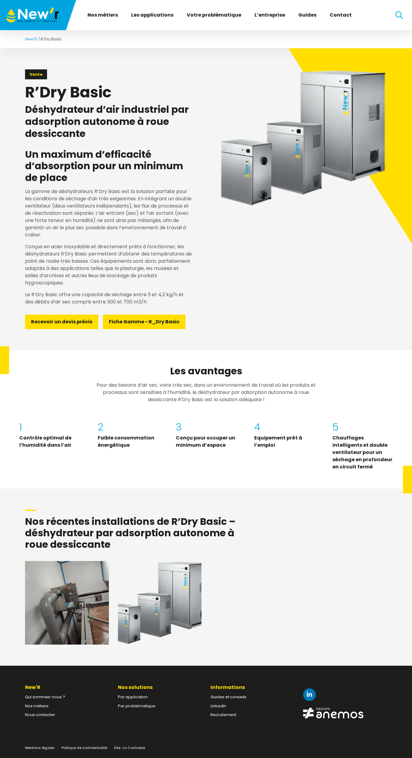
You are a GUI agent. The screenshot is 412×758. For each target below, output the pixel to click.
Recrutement (223, 715)
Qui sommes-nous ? (45, 697)
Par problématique (136, 706)
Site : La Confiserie (129, 747)
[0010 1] (159, 603)
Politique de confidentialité (84, 747)
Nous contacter (40, 715)
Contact (341, 14)
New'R (31, 39)
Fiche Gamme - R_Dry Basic (144, 321)
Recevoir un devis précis (61, 321)
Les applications (152, 14)
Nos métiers (102, 14)
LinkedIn (218, 706)
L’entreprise (270, 14)
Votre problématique (214, 14)
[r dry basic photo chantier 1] (67, 603)
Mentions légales (40, 747)
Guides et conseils (228, 697)
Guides (307, 14)
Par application (133, 697)
